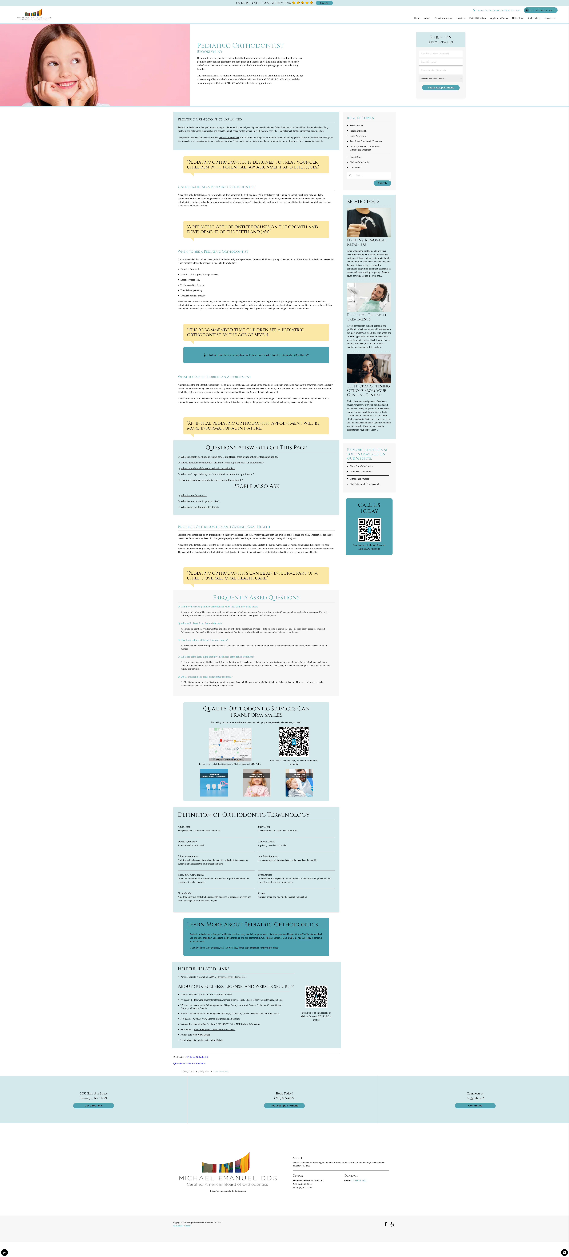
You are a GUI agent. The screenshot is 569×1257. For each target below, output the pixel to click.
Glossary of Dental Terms (228, 976)
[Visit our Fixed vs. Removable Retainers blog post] (369, 236)
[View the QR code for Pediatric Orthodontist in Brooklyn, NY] (294, 756)
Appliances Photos (499, 18)
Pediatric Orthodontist (197, 1057)
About (427, 18)
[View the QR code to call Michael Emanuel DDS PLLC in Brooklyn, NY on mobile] (369, 541)
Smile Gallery (534, 18)
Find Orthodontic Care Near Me (365, 484)
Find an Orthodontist (359, 162)
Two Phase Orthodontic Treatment (366, 141)
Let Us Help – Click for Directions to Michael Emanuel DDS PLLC (230, 764)
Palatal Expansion (358, 130)
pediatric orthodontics (229, 137)
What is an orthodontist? (194, 495)
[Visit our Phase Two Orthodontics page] (299, 796)
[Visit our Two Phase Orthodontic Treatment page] (214, 796)
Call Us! (542, 10)
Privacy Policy (178, 1225)
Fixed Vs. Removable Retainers (367, 242)
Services (461, 18)
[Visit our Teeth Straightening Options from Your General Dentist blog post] (369, 382)
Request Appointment (284, 1105)
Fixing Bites (355, 157)
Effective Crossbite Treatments (367, 317)
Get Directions (94, 1105)
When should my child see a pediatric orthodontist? (208, 468)
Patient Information (444, 18)
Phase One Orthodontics (361, 466)
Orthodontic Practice (359, 478)
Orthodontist (355, 167)
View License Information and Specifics (221, 1018)
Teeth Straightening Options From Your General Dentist (368, 391)
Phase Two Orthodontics (361, 471)
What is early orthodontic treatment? (200, 507)
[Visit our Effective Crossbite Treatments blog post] (369, 311)
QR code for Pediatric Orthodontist (189, 1063)
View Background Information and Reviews (214, 1029)
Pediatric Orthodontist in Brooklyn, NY (290, 355)
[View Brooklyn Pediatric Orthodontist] (95, 105)
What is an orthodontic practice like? (200, 501)
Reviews (324, 3)
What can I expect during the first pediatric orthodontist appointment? (217, 474)
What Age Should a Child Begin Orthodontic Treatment (365, 148)
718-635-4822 (231, 947)
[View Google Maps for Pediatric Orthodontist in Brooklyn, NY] (230, 760)
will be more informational (232, 384)
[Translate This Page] (564, 1252)
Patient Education (477, 18)
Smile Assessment (358, 136)
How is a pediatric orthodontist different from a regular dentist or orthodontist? (222, 462)
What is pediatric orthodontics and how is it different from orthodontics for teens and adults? (229, 456)
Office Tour (517, 18)
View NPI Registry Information (245, 1024)
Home (417, 18)
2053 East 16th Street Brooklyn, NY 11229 (498, 10)
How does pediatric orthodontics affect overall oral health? (212, 480)
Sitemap (188, 1225)
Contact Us (550, 18)
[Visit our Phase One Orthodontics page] (256, 796)
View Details (204, 1034)
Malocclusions (356, 125)
